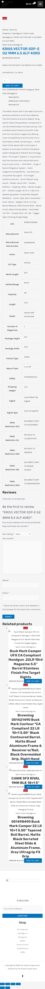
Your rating (8, 534)
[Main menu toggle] (40, 4)
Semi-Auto (29, 252)
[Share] (13, 984)
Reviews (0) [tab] (14, 104)
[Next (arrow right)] (7, 987)
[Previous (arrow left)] (2, 987)
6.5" (26, 272)
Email (5, 593)
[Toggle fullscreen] (7, 984)
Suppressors (22, 948)
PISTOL (27, 262)
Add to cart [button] (32, 681)
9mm (26, 282)
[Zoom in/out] (2, 984)
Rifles (22, 941)
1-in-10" (27, 367)
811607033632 (30, 222)
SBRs (22, 952)
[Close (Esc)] (18, 984)
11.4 (25, 387)
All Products (22, 929)
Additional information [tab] (19, 101)
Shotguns (22, 937)
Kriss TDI (28, 232)
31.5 (26, 302)
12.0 (26, 347)
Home (5, 29)
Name (5, 580)
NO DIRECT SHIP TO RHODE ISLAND (31, 466)
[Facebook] (22, 976)
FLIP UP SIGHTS (31, 411)
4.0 (25, 337)
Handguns (17, 33)
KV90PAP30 (29, 242)
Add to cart (12, 86)
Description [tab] (14, 97)
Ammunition (23, 944)
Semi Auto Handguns (12, 44)
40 (25, 292)
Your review (8, 538)
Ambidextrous (30, 377)
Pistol (26, 357)
